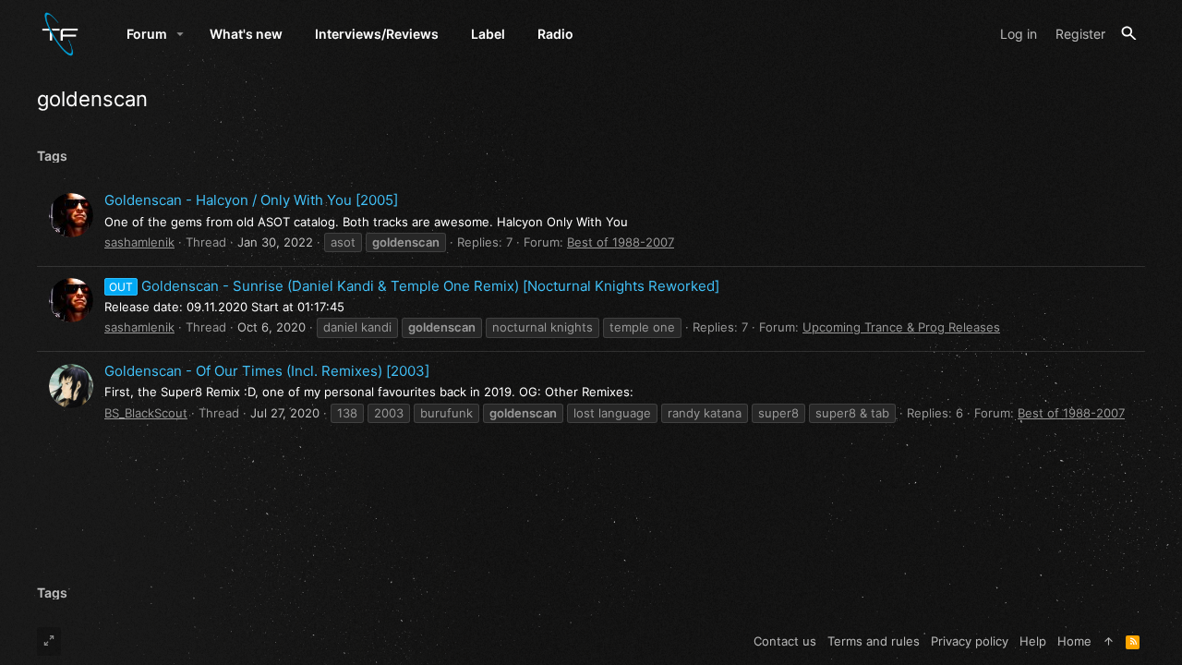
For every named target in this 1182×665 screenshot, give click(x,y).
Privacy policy (969, 641)
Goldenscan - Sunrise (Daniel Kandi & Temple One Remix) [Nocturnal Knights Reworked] (414, 286)
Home (1074, 641)
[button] (180, 34)
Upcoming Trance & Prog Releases (901, 327)
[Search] (1129, 34)
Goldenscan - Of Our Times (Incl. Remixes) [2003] (266, 371)
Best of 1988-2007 (620, 242)
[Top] (1108, 641)
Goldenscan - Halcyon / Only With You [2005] (251, 200)
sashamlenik (139, 242)
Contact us (785, 641)
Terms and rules (873, 641)
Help (1032, 641)
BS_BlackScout (145, 412)
